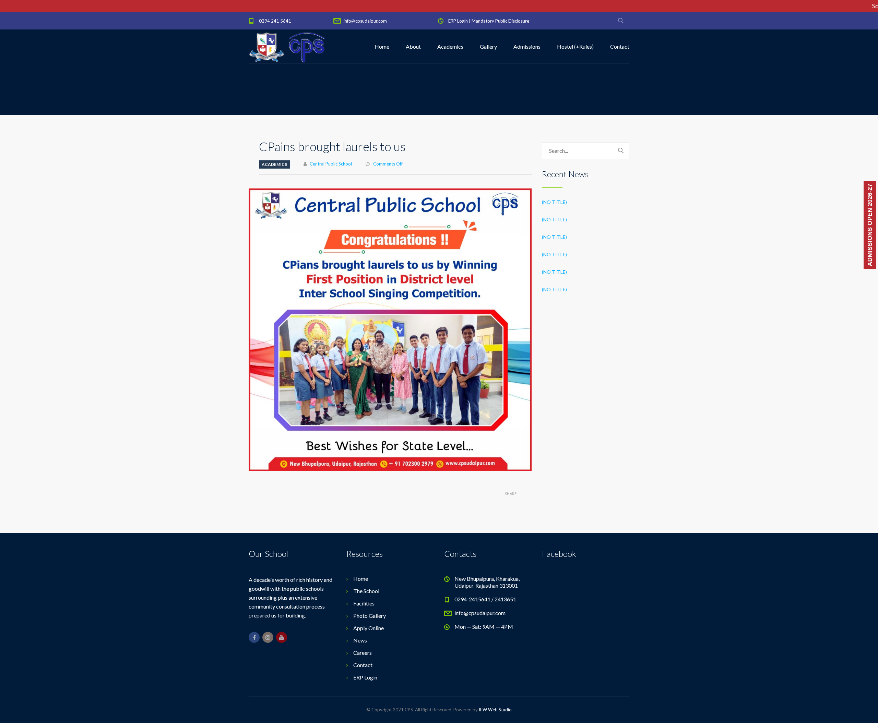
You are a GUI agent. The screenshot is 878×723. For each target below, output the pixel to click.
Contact (619, 46)
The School (366, 591)
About (413, 46)
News (360, 640)
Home (382, 46)
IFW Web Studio (495, 709)
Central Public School (331, 164)
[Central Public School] (287, 46)
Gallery (488, 46)
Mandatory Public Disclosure (500, 21)
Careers (362, 652)
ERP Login (458, 21)
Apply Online (368, 628)
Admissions (527, 46)
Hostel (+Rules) (575, 46)
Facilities (364, 603)
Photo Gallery (369, 615)
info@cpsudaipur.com (365, 21)
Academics (450, 46)
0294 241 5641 (275, 21)
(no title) (554, 202)
